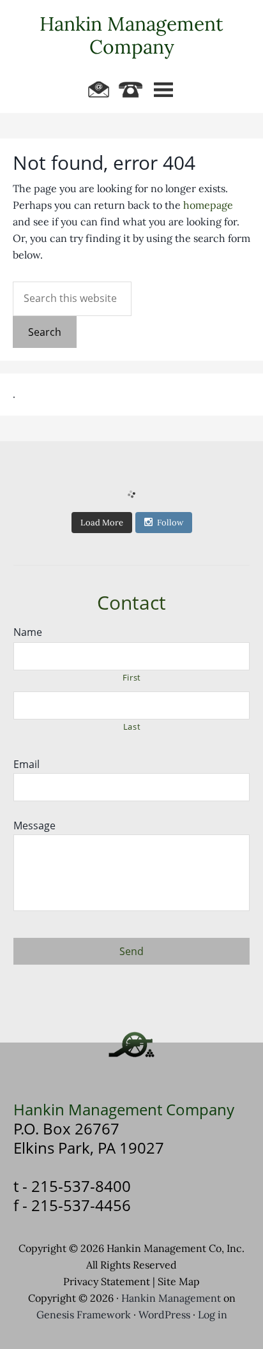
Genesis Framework (83, 1315)
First (132, 677)
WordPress (164, 1315)
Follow (170, 522)
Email (26, 764)
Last (132, 726)
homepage (208, 205)
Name (27, 632)
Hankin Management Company (131, 36)
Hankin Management (171, 1298)
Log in (212, 1315)
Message (34, 826)
